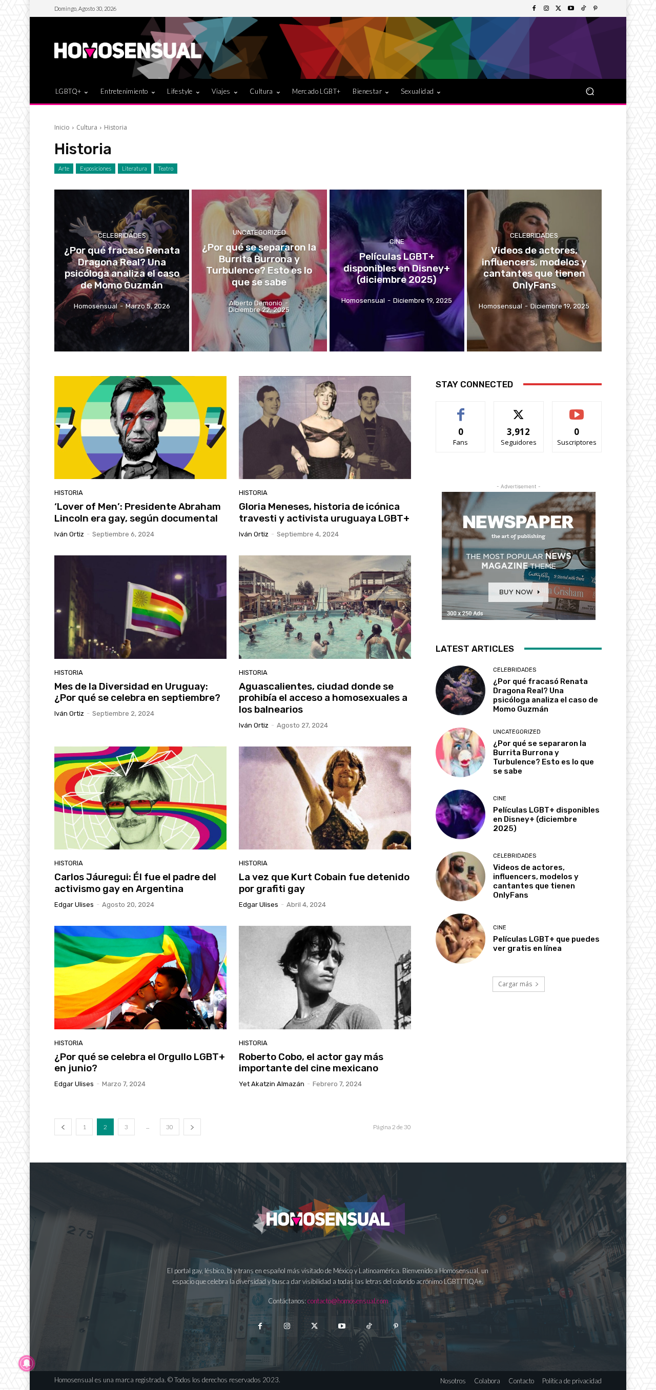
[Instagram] (546, 9)
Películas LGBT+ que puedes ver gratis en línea (546, 944)
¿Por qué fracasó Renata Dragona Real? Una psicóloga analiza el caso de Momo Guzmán (545, 695)
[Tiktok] (369, 1326)
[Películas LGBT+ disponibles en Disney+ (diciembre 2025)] (397, 270)
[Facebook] (534, 9)
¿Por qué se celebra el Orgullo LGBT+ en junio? (139, 1062)
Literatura (134, 168)
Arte (63, 168)
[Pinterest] (595, 9)
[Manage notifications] (26, 1363)
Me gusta (461, 409)
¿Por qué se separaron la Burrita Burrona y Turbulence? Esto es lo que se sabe (543, 757)
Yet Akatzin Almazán (271, 1084)
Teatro (165, 168)
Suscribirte (577, 409)
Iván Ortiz (69, 534)
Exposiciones (95, 168)
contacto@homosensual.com (348, 1301)
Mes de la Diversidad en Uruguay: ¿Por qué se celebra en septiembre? (137, 692)
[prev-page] (63, 1126)
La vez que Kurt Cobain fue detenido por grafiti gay (324, 883)
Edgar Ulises (74, 904)
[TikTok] (583, 9)
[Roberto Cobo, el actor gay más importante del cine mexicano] (325, 977)
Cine (396, 241)
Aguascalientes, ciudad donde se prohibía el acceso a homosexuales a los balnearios (323, 698)
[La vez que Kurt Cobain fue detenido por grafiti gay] (325, 798)
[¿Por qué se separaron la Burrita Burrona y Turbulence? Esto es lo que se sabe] (259, 270)
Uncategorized (259, 232)
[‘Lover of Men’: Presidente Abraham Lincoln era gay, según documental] (140, 428)
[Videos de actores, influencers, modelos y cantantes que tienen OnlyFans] (534, 270)
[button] (590, 91)
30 (169, 1127)
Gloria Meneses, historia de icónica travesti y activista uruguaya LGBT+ (324, 512)
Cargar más (515, 984)
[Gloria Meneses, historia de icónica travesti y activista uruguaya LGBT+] (325, 428)
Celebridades (122, 235)
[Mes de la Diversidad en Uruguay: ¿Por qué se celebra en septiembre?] (140, 607)
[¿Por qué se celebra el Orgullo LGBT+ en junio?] (140, 977)
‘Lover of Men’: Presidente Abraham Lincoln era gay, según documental (137, 512)
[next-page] (192, 1126)
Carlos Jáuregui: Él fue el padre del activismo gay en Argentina (135, 883)
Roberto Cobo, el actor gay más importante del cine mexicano (311, 1062)
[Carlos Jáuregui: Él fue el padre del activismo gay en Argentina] (140, 798)
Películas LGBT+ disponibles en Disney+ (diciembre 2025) (546, 819)
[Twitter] (558, 9)
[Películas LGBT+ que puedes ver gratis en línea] (460, 938)
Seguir (519, 409)
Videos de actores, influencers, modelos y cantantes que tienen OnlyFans (536, 881)
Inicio (62, 127)
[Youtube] (571, 9)
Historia (68, 492)
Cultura (86, 127)
